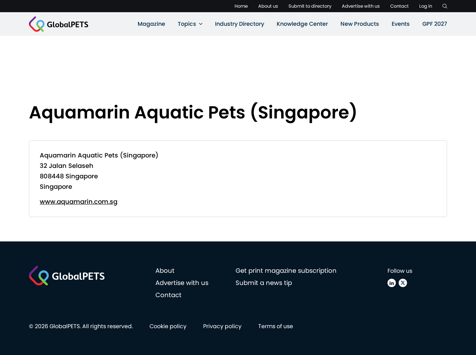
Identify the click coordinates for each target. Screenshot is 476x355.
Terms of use (275, 326)
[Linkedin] (391, 283)
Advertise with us (361, 6)
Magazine (151, 24)
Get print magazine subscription (286, 270)
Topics (187, 24)
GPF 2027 (434, 24)
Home (241, 6)
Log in (425, 6)
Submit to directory (310, 6)
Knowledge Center (302, 24)
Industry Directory (239, 24)
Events (401, 24)
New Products (359, 24)
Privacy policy (222, 326)
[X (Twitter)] (403, 283)
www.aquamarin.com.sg (78, 201)
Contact (399, 6)
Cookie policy (167, 326)
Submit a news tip (264, 282)
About (165, 270)
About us (268, 6)
